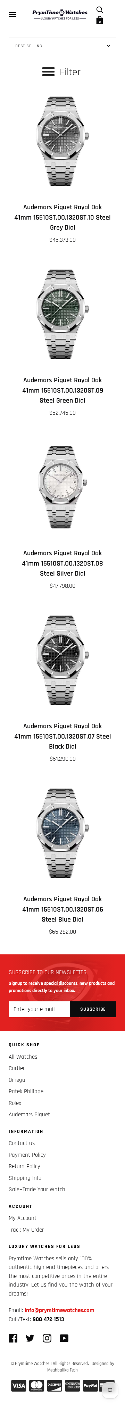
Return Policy (24, 1166)
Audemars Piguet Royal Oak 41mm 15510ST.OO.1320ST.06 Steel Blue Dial (62, 909)
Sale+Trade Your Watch (37, 1189)
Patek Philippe (26, 1091)
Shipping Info (25, 1178)
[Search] (99, 9)
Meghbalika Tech (62, 1370)
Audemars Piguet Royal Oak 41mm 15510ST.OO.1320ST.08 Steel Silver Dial (62, 563)
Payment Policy (27, 1155)
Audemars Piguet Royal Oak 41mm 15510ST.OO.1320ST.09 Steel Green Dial (62, 390)
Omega (17, 1080)
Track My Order (26, 1230)
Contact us (22, 1143)
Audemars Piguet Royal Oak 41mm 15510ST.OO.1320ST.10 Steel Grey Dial (62, 217)
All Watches (23, 1057)
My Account (22, 1218)
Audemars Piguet (29, 1114)
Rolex (15, 1103)
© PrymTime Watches (30, 1363)
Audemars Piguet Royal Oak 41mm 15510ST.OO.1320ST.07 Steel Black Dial (62, 736)
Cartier (17, 1068)
